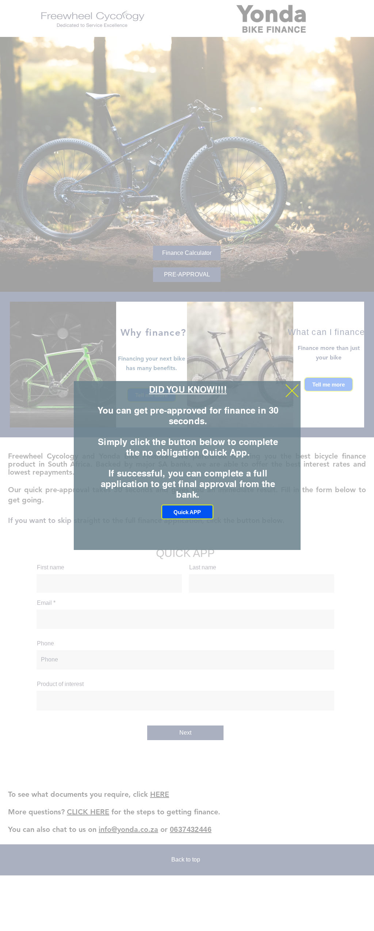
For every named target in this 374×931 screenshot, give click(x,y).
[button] (292, 390)
